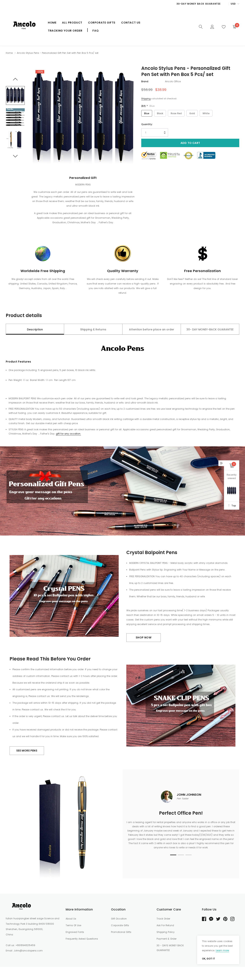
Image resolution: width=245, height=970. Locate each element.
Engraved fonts (75, 932)
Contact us (130, 22)
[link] (201, 26)
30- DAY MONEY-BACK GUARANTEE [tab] (210, 329)
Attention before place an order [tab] (151, 329)
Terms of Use (73, 925)
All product (72, 22)
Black (160, 113)
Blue (146, 113)
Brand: (145, 81)
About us (71, 918)
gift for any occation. (68, 433)
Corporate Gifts (101, 22)
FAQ (95, 31)
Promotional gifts (121, 932)
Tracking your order (65, 31)
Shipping (146, 98)
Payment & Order (166, 938)
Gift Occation (119, 918)
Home (52, 22)
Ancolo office (173, 81)
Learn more (222, 950)
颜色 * (147, 106)
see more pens (26, 750)
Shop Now (143, 637)
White (206, 113)
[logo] (24, 26)
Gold (192, 113)
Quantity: (147, 124)
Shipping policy (166, 932)
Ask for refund (165, 925)
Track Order (163, 918)
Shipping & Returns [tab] (93, 329)
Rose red (176, 113)
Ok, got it (208, 959)
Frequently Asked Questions (82, 938)
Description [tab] (35, 329)
